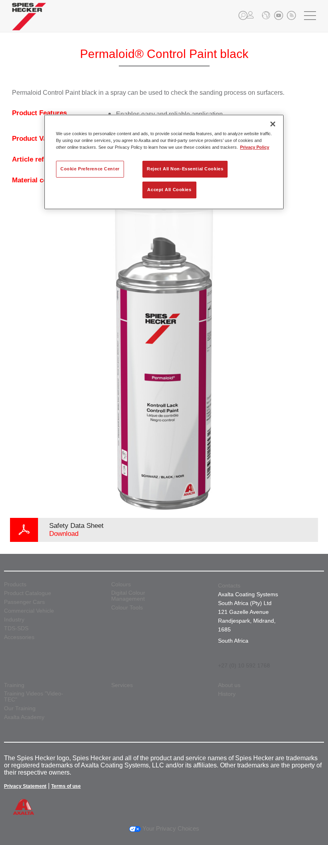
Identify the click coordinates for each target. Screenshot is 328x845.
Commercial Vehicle (29, 611)
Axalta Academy (24, 717)
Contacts (229, 585)
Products (15, 584)
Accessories (19, 637)
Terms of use (66, 786)
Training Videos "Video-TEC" (33, 697)
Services (122, 685)
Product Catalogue (27, 593)
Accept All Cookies (169, 189)
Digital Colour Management (128, 596)
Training (14, 685)
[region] (164, 162)
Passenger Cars (24, 602)
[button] (243, 15)
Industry (14, 620)
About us (229, 685)
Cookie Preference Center (90, 168)
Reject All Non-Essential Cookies (185, 168)
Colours (121, 584)
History (227, 694)
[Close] (273, 124)
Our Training (20, 708)
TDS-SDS (16, 628)
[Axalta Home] (29, 22)
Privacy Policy (254, 147)
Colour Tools (127, 608)
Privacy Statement (25, 786)
